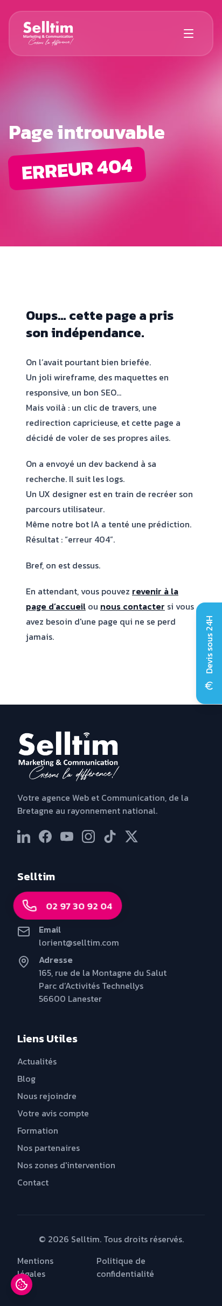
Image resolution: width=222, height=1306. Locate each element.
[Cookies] (21, 1284)
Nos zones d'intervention (66, 1164)
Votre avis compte (53, 1113)
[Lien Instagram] (88, 836)
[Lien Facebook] (45, 836)
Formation (37, 1130)
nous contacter (132, 606)
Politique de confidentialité (125, 1267)
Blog (26, 1078)
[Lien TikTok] (109, 836)
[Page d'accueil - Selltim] (111, 756)
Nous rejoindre (47, 1095)
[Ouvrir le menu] (188, 33)
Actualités (37, 1061)
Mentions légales (35, 1267)
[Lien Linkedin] (23, 836)
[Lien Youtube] (66, 836)
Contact (32, 1182)
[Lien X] (131, 836)
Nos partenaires (48, 1147)
